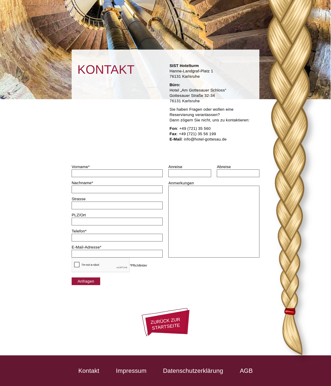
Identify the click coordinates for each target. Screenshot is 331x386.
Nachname (82, 183)
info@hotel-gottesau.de (205, 139)
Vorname (80, 166)
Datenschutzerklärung (193, 370)
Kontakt (88, 370)
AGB (246, 370)
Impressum (131, 370)
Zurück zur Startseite (165, 323)
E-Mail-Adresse (86, 247)
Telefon (78, 231)
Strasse (79, 199)
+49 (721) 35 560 (195, 128)
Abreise (224, 166)
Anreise (175, 166)
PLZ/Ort (79, 215)
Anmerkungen (181, 183)
